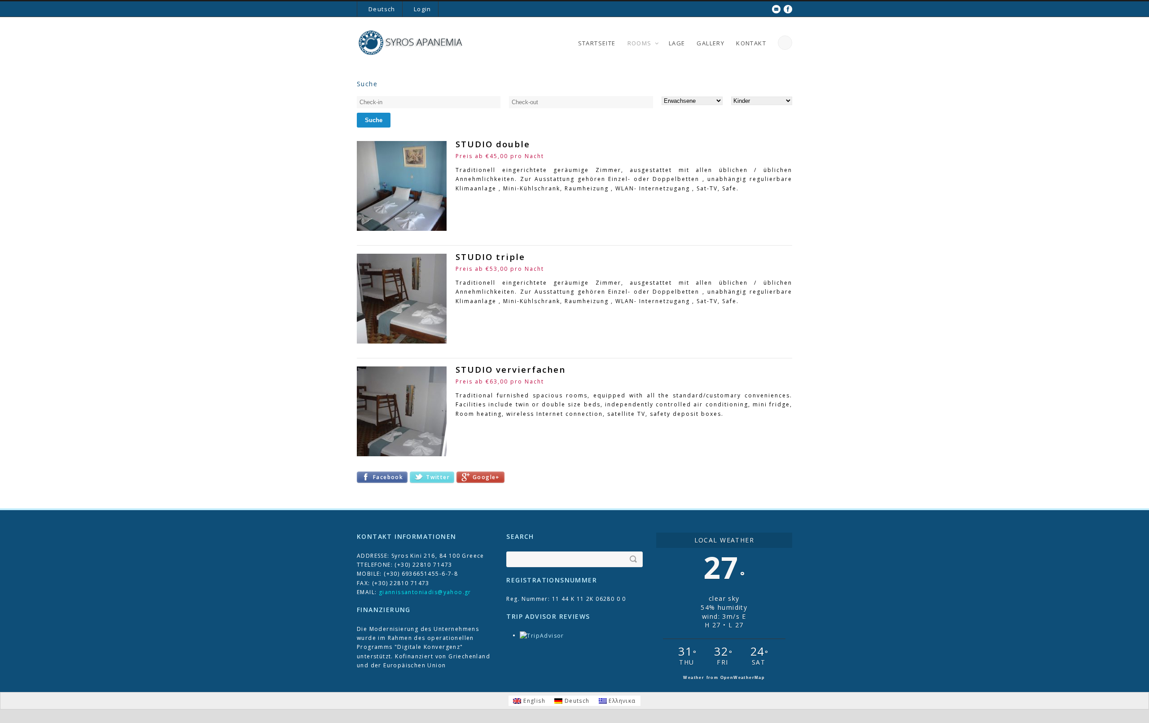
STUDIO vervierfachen (511, 369)
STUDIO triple (490, 256)
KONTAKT (751, 43)
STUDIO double (493, 144)
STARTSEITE (597, 43)
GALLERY (710, 43)
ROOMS (639, 43)
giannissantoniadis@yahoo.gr (425, 592)
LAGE (677, 43)
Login (422, 9)
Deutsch (381, 9)
